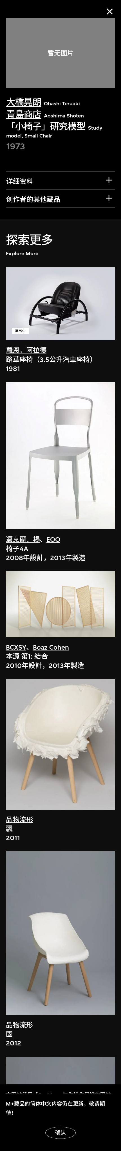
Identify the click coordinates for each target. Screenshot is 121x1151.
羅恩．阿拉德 (26, 350)
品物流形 (19, 820)
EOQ (53, 539)
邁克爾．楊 (23, 539)
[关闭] (110, 11)
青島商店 (23, 114)
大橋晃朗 (23, 102)
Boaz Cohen (51, 647)
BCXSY (16, 647)
